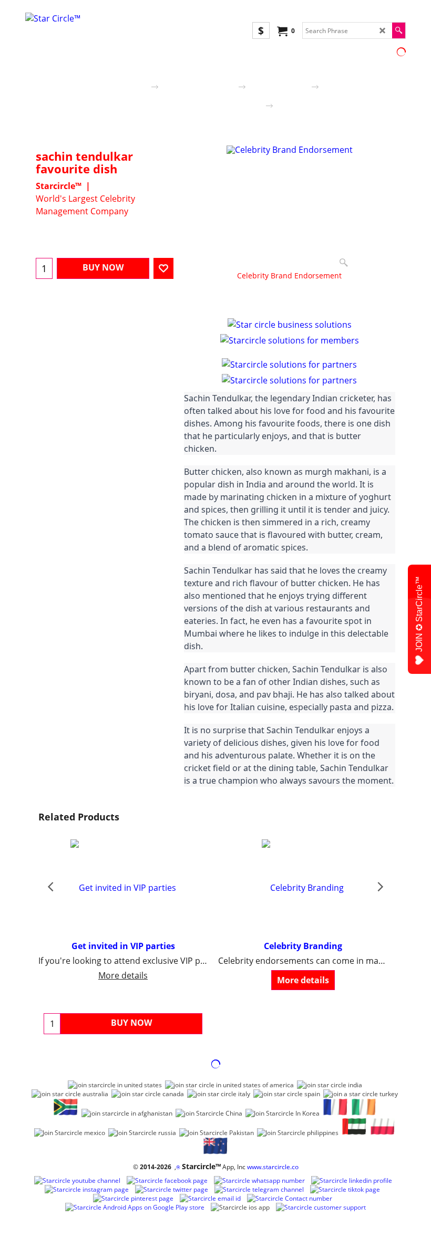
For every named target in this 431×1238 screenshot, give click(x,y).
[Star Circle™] (119, 26)
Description (205, 302)
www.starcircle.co (273, 1166)
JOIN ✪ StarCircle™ (419, 614)
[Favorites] (163, 268)
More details (123, 975)
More (247, 302)
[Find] (398, 30)
